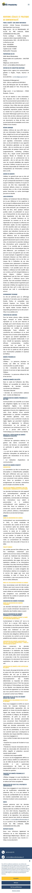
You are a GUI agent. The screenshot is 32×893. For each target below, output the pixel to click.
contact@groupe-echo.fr (20, 77)
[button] (29, 861)
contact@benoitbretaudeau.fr (20, 819)
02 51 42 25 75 (10, 852)
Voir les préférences (16, 887)
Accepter (16, 878)
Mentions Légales (16, 890)
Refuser (16, 882)
